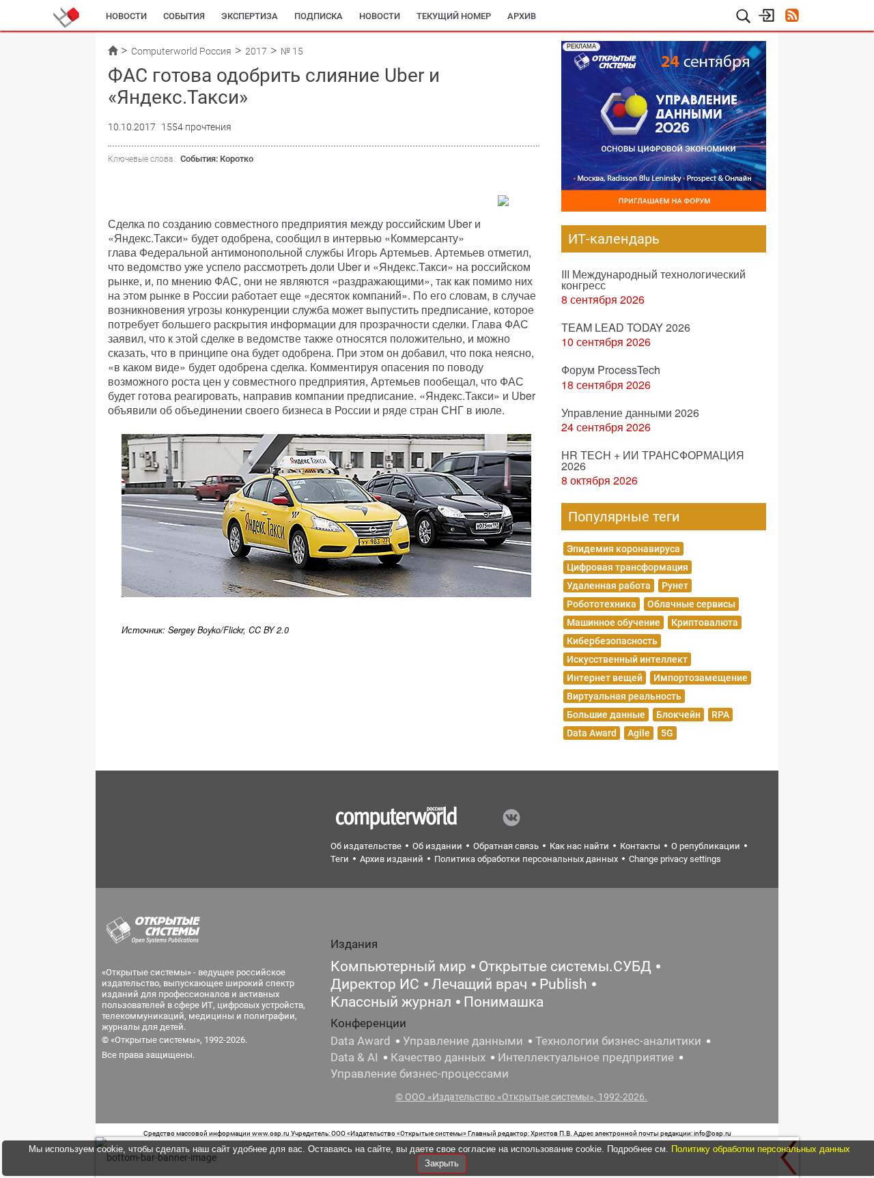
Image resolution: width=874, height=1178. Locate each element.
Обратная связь (506, 846)
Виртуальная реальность (624, 696)
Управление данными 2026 (630, 412)
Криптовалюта (704, 622)
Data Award (592, 733)
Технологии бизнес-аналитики (618, 1041)
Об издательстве (365, 846)
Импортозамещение (700, 677)
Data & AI (354, 1057)
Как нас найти (579, 846)
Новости (126, 16)
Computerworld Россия (181, 51)
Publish (563, 984)
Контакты (640, 846)
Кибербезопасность (612, 640)
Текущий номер (454, 16)
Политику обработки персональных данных (760, 1149)
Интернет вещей (605, 677)
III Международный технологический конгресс (653, 279)
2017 (256, 51)
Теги (339, 859)
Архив (521, 16)
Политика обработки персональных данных (526, 859)
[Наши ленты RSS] (791, 16)
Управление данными (463, 1041)
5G (667, 733)
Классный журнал (390, 1002)
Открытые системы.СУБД (565, 966)
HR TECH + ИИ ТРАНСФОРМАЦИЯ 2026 (652, 460)
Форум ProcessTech (610, 369)
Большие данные (606, 714)
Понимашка (504, 1002)
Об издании (437, 846)
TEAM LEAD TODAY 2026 (625, 327)
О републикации (705, 846)
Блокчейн (678, 714)
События (184, 16)
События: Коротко (216, 159)
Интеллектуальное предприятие (586, 1057)
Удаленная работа (609, 585)
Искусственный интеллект (627, 659)
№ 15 (292, 51)
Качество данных (438, 1057)
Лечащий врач (479, 984)
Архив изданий (391, 859)
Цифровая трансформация (627, 567)
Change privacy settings (675, 859)
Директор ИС (374, 984)
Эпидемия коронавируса (623, 548)
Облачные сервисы (691, 604)
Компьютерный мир (398, 966)
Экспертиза (249, 16)
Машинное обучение (613, 622)
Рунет (675, 585)
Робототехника (601, 604)
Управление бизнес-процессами (419, 1073)
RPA (720, 714)
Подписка (318, 16)
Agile (639, 733)
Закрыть (442, 1163)
